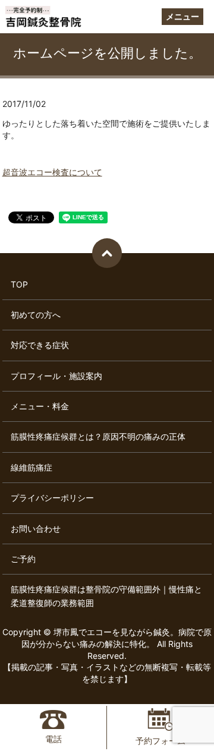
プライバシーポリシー (52, 498)
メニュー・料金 (40, 406)
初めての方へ (36, 315)
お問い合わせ (36, 528)
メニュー (182, 16)
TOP (19, 284)
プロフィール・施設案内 (56, 376)
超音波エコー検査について (52, 172)
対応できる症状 (40, 345)
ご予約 (23, 559)
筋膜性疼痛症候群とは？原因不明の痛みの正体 (98, 436)
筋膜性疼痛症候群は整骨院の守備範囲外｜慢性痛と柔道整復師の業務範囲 (106, 595)
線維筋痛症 (31, 467)
